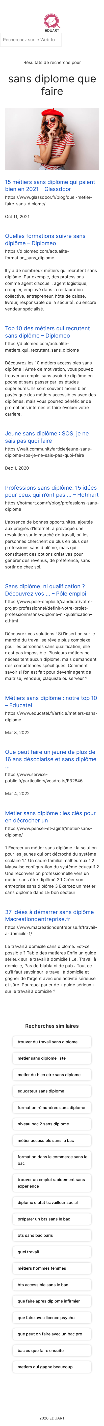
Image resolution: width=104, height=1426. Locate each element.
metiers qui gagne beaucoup (45, 1366)
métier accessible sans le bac (46, 1140)
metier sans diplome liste (42, 1058)
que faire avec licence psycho (46, 1317)
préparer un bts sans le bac (44, 1218)
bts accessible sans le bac (43, 1284)
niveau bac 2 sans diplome (43, 1123)
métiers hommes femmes (42, 1268)
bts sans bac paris (35, 1235)
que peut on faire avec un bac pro (50, 1333)
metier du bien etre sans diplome (49, 1074)
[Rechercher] (71, 40)
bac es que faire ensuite (41, 1350)
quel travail (28, 1251)
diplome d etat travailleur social (48, 1202)
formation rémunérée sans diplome (51, 1107)
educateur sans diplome (41, 1090)
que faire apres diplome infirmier (49, 1301)
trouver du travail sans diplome (47, 1041)
